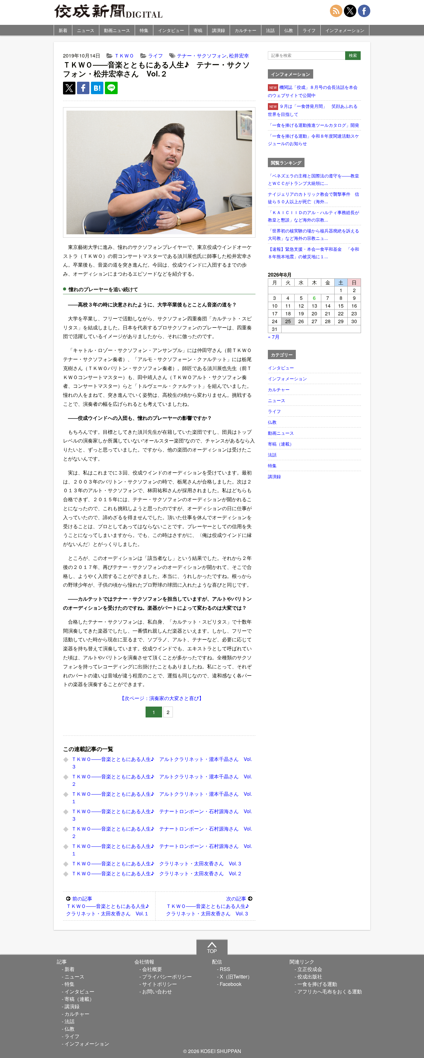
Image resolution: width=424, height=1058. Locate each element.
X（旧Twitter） (236, 976)
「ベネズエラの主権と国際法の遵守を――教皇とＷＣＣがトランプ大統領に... (313, 179)
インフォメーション (344, 30)
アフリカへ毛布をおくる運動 (329, 991)
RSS (225, 969)
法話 (270, 30)
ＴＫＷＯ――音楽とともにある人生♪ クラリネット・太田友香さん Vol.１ (110, 906)
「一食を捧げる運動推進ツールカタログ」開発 (313, 125)
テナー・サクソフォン (202, 55)
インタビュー (171, 30)
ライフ (309, 30)
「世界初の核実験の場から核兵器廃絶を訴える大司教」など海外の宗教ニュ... (313, 234)
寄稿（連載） (281, 444)
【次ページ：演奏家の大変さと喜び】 (162, 698)
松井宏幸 (239, 55)
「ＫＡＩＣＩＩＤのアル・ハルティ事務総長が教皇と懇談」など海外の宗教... (313, 216)
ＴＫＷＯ (124, 55)
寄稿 (198, 30)
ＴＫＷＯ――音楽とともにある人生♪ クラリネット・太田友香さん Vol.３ (156, 863)
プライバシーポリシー (167, 976)
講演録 (218, 30)
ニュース (85, 30)
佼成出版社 (309, 976)
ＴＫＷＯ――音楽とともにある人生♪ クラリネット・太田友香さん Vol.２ (156, 873)
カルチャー (245, 30)
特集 (144, 30)
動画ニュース (117, 30)
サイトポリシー (159, 983)
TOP (212, 951)
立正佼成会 (309, 969)
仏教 (288, 30)
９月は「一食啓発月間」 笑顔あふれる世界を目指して (313, 110)
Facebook (230, 983)
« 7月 (274, 336)
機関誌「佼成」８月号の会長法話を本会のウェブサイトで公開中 (313, 91)
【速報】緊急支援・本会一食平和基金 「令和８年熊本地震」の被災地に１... (313, 252)
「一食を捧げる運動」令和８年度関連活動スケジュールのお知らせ (313, 139)
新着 (63, 30)
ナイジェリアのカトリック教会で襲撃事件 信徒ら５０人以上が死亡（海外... (313, 197)
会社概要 (152, 969)
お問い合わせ (157, 991)
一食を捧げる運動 (317, 983)
